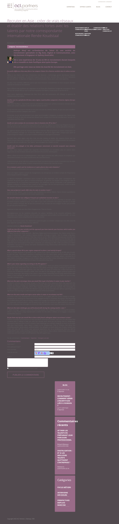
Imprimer (34, 338)
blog (98, 7)
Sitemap (28, 519)
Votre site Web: (11, 349)
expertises (71, 7)
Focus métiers (64, 487)
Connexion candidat (105, 1)
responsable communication (79, 34)
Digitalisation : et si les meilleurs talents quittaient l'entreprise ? (64, 456)
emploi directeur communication (107, 29)
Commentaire (25, 338)
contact (108, 7)
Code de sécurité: (12, 352)
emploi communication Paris (88, 29)
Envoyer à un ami (43, 338)
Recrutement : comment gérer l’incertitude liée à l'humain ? (64, 401)
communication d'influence (98, 28)
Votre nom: (11, 344)
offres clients (85, 7)
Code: (9, 356)
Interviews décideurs (62, 493)
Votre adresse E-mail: (14, 347)
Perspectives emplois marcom (63, 502)
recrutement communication (79, 28)
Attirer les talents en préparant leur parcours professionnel (65, 435)
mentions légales (87, 34)
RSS (33, 519)
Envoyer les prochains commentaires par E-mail (23, 368)
